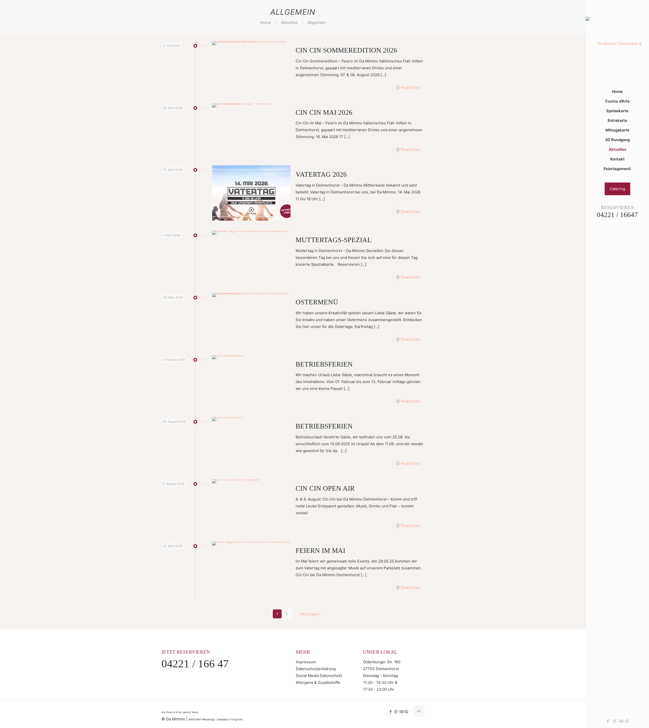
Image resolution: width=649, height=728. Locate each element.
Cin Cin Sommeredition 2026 (346, 50)
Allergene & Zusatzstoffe (318, 682)
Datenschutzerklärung (316, 668)
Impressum (306, 661)
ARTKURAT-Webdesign (201, 719)
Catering (617, 188)
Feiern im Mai (320, 550)
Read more (410, 87)
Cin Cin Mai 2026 (324, 112)
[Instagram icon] (614, 721)
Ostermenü (317, 302)
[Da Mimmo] (617, 43)
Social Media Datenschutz (319, 675)
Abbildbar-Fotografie (230, 719)
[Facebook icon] (608, 721)
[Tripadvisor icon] (621, 721)
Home (265, 22)
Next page (309, 613)
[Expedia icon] (627, 721)
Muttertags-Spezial (334, 240)
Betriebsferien (324, 364)
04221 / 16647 (617, 215)
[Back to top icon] (418, 711)
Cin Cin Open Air (325, 488)
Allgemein (317, 22)
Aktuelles (289, 22)
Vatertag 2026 (321, 174)
